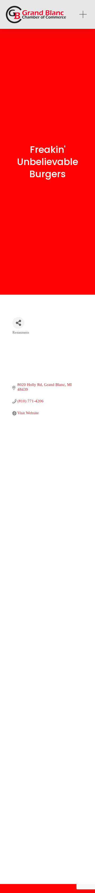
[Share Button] (18, 323)
